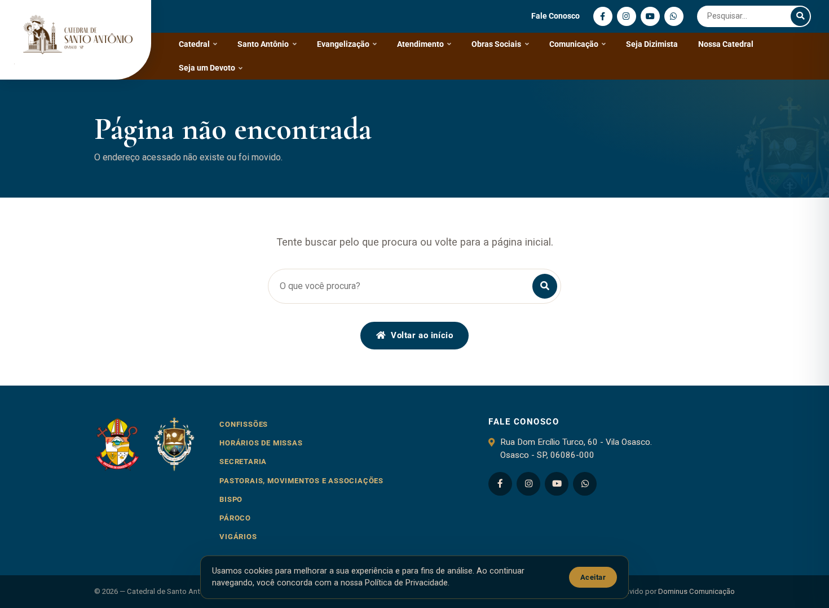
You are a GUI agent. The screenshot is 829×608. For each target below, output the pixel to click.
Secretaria (243, 461)
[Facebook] (602, 16)
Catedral (194, 44)
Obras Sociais (496, 44)
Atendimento (420, 44)
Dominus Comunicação (696, 591)
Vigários (238, 536)
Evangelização (343, 44)
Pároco (235, 518)
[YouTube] (650, 16)
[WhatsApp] (674, 16)
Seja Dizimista (652, 44)
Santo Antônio (263, 44)
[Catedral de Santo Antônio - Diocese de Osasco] (75, 40)
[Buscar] (800, 16)
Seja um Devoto (207, 67)
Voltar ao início (422, 335)
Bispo (230, 499)
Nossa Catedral (725, 44)
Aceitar (593, 577)
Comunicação (573, 44)
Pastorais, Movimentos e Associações (301, 480)
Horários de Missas (260, 443)
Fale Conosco (555, 16)
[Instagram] (626, 16)
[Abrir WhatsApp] (801, 579)
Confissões (243, 424)
